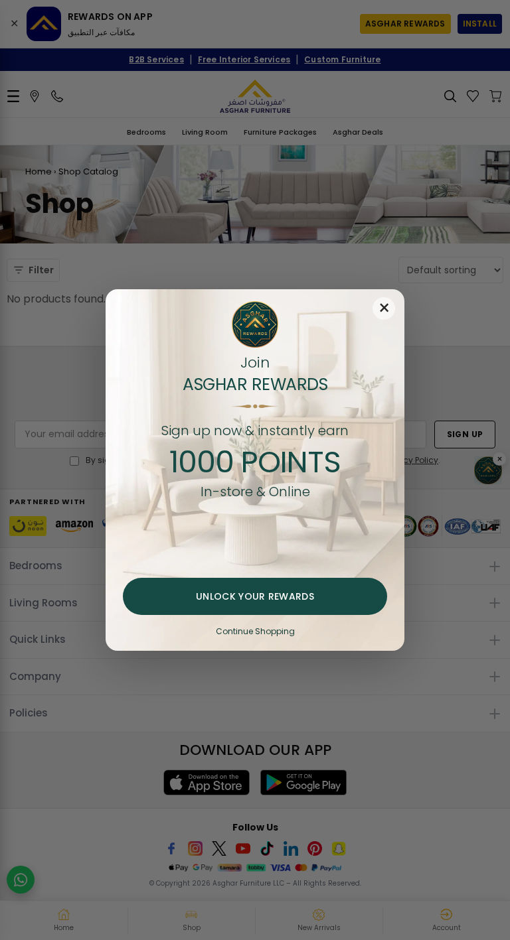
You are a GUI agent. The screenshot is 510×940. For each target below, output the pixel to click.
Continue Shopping (255, 631)
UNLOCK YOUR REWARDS (255, 596)
